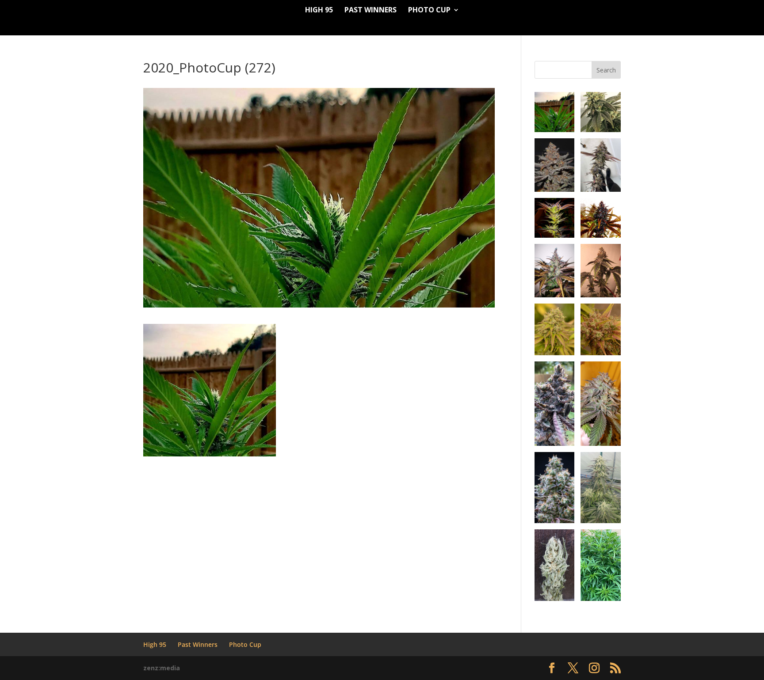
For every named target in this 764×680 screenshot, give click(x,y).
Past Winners (370, 11)
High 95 (319, 11)
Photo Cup (429, 11)
